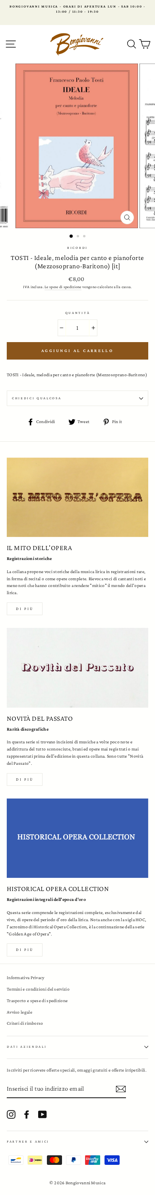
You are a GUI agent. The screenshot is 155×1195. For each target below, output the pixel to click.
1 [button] (72, 237)
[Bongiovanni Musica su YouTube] (42, 1114)
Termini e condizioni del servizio (38, 989)
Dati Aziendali (27, 1047)
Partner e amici (28, 1141)
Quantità (77, 313)
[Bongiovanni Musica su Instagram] (11, 1114)
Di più (24, 608)
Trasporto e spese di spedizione (37, 1000)
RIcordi (77, 248)
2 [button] (79, 237)
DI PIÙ (24, 779)
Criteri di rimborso (25, 1023)
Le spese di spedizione (63, 287)
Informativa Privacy (26, 977)
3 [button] (85, 237)
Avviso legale (19, 1012)
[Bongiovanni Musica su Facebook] (26, 1114)
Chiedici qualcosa (37, 398)
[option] (77, 9)
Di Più (24, 949)
